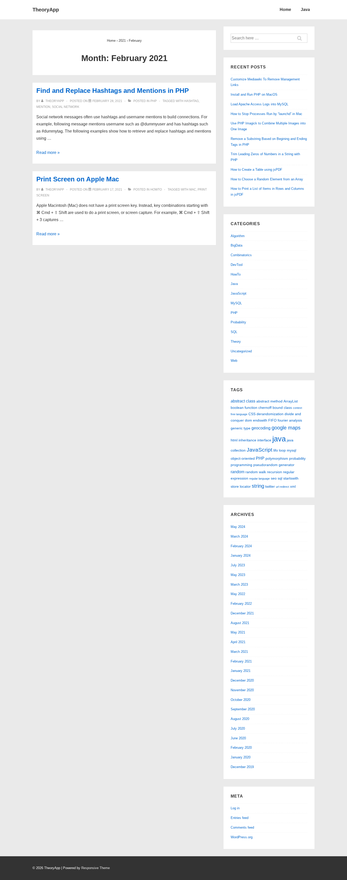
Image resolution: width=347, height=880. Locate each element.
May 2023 (238, 575)
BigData (236, 245)
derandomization (270, 414)
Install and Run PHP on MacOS (254, 94)
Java (305, 9)
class (288, 408)
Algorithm (238, 236)
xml (293, 486)
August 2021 (240, 623)
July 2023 (238, 565)
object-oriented (243, 458)
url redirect (282, 486)
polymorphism (276, 458)
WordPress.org (242, 837)
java (279, 439)
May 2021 (238, 632)
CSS (252, 414)
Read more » (48, 152)
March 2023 (239, 584)
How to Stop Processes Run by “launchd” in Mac (266, 114)
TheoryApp (46, 9)
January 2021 (240, 671)
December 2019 (242, 767)
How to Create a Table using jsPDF (256, 169)
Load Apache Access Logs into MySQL (259, 104)
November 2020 (242, 690)
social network (65, 107)
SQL (234, 332)
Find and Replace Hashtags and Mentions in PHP (112, 90)
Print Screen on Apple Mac (77, 179)
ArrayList (290, 401)
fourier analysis (290, 420)
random (237, 471)
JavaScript (238, 293)
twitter (270, 486)
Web (234, 361)
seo (274, 478)
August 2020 (240, 719)
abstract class (243, 401)
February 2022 (241, 603)
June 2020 (238, 738)
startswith (290, 478)
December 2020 (242, 680)
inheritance (247, 440)
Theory (236, 341)
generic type (240, 428)
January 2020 (240, 757)
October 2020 (240, 700)
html (234, 440)
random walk (255, 472)
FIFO (272, 420)
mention (43, 107)
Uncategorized (241, 351)
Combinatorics (241, 255)
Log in (235, 808)
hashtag (191, 101)
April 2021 (238, 642)
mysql (291, 450)
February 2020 (241, 747)
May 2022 (238, 594)
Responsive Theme (95, 868)
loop (282, 450)
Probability (238, 322)
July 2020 (238, 728)
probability (297, 458)
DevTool (237, 265)
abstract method (269, 401)
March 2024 (239, 536)
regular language (259, 478)
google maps (286, 427)
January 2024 (240, 555)
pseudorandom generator (273, 465)
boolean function (244, 408)
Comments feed (242, 827)
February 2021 (241, 661)
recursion (274, 472)
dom (248, 420)
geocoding (261, 428)
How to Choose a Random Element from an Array (267, 179)
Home (285, 9)
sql (280, 478)
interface (264, 440)
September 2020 (243, 709)
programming (241, 465)
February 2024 (241, 546)
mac (192, 189)
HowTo (156, 189)
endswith (260, 420)
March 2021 (239, 652)
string (258, 486)
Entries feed (239, 818)
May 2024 (238, 527)
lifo (275, 450)
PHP (153, 101)
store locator (241, 486)
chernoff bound (270, 408)
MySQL (236, 303)
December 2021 (242, 613)
